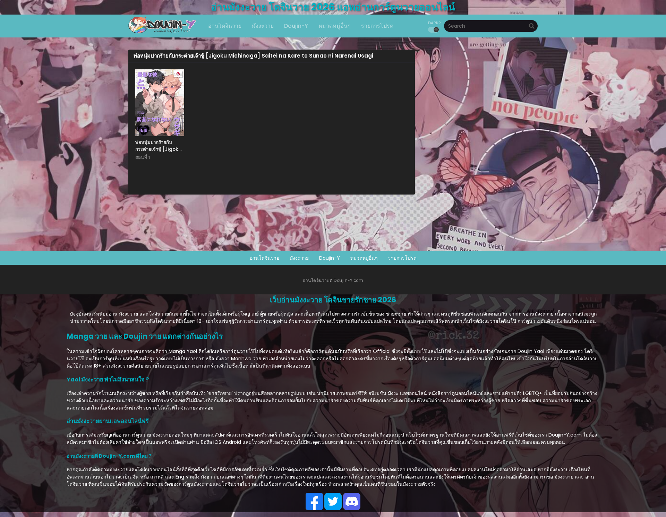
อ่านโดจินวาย (264, 258)
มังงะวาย (299, 258)
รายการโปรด (402, 258)
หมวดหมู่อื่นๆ (364, 258)
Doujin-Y (329, 258)
